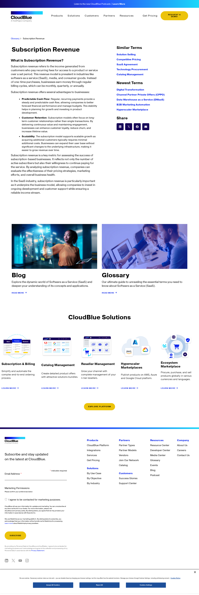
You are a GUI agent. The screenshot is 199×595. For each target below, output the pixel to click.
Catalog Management (130, 74)
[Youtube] (20, 560)
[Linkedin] (6, 560)
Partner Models (128, 450)
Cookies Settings (146, 585)
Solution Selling (126, 54)
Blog (152, 470)
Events (154, 465)
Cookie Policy (175, 578)
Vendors (123, 455)
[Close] (195, 572)
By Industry (93, 483)
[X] (13, 560)
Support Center (128, 483)
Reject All (99, 585)
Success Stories (128, 478)
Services (92, 455)
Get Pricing (150, 15)
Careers (181, 450)
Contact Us (183, 455)
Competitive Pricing (129, 59)
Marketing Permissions (17, 488)
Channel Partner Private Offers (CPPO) (141, 94)
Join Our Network (129, 460)
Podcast (155, 475)
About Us (182, 445)
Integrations (93, 450)
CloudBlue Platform (98, 445)
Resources (127, 15)
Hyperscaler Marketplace (132, 109)
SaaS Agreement (127, 64)
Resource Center (159, 445)
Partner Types (127, 445)
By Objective (94, 478)
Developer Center (160, 450)
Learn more (9, 523)
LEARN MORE (9, 388)
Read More (18, 293)
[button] (120, 126)
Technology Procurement (132, 69)
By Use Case (94, 473)
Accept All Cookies (53, 585)
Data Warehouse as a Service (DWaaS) (140, 99)
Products (57, 15)
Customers (92, 15)
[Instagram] (27, 560)
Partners (109, 15)
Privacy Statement (37, 551)
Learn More (119, 4)
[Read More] (26, 293)
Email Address (13, 474)
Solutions (74, 15)
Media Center (158, 455)
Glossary (15, 38)
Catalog (123, 465)
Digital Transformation (130, 89)
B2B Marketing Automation (133, 104)
